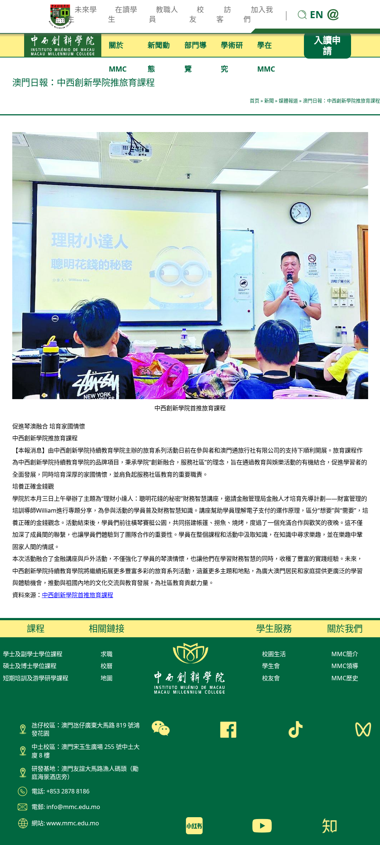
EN (316, 14)
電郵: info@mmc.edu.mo (66, 807)
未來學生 (82, 14)
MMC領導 (344, 666)
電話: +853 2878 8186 (60, 791)
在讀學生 (123, 14)
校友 (196, 14)
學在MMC (266, 48)
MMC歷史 (344, 678)
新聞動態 (159, 48)
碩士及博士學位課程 (29, 666)
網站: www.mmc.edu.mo (65, 823)
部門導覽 (195, 48)
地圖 (106, 678)
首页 (254, 100)
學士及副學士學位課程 (32, 654)
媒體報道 (288, 100)
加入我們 (258, 14)
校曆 (106, 666)
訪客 (223, 14)
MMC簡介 (344, 654)
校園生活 (274, 654)
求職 (106, 654)
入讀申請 (327, 45)
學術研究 (232, 48)
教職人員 (163, 14)
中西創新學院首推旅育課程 (77, 595)
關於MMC (118, 48)
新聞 (269, 100)
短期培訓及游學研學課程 (35, 678)
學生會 (271, 666)
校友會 (271, 678)
